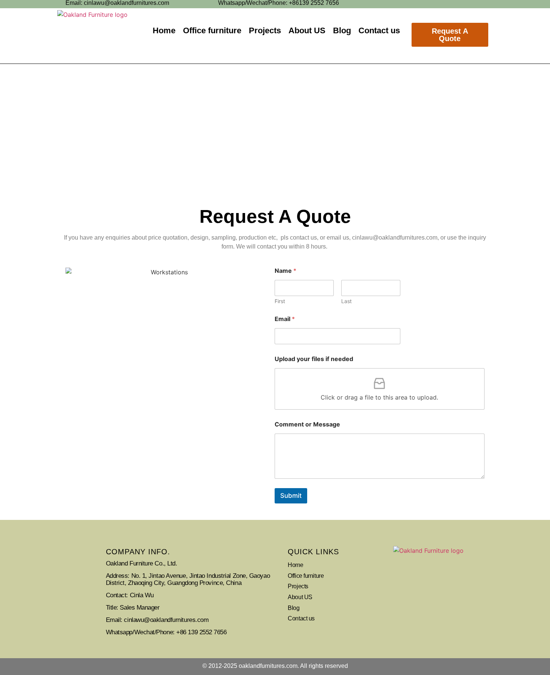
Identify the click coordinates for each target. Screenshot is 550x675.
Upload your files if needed (314, 359)
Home (164, 30)
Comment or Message (307, 424)
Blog (342, 30)
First (280, 301)
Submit (291, 495)
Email (285, 319)
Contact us (379, 30)
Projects (265, 30)
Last (346, 301)
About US (307, 30)
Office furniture (212, 30)
